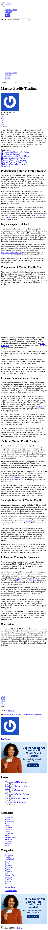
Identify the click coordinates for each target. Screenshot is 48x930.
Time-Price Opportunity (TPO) (12, 253)
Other (7, 873)
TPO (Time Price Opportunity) (27, 580)
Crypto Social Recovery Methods (17, 798)
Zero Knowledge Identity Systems (17, 786)
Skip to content (6, 2)
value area (39, 407)
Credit (7, 16)
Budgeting (9, 855)
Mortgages (9, 871)
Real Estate (9, 879)
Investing (8, 12)
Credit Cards (9, 859)
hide (9, 150)
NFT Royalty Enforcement (14, 790)
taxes (7, 883)
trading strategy (36, 714)
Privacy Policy (10, 887)
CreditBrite (18, 928)
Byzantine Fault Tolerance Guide (17, 802)
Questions (8, 877)
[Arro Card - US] (24, 772)
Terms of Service (11, 891)
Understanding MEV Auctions (16, 782)
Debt (7, 863)
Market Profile (15, 478)
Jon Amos (5, 739)
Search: (3, 20)
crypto (7, 861)
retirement (8, 881)
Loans (7, 14)
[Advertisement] (24, 46)
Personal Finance (11, 10)
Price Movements (24, 714)
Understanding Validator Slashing (17, 794)
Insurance (8, 865)
